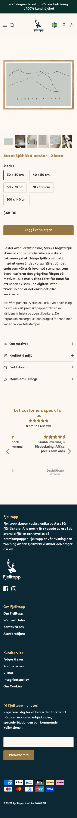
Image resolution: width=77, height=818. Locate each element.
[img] (38, 421)
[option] (38, 84)
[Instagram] (13, 588)
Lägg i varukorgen (38, 230)
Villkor (8, 673)
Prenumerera (19, 755)
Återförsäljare (14, 634)
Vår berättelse (14, 620)
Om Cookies (12, 686)
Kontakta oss (13, 627)
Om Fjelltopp (13, 613)
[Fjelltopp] (38, 25)
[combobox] (54, 25)
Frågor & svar (13, 659)
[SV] (54, 25)
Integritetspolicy (16, 680)
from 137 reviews (38, 426)
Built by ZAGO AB (35, 803)
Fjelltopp (18, 803)
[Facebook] (5, 588)
